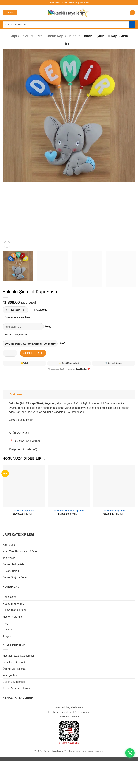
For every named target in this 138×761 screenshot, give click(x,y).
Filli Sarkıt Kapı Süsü (23, 510)
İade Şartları (10, 675)
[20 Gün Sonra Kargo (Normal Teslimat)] (30, 343)
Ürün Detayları (19, 432)
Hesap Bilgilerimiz (13, 603)
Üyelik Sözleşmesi (14, 681)
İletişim (7, 636)
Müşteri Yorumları (13, 616)
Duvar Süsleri (11, 571)
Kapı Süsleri (19, 36)
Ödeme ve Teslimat (14, 668)
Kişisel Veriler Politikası (17, 688)
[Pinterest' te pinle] (24, 373)
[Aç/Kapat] (6, 394)
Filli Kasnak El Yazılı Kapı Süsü (69, 510)
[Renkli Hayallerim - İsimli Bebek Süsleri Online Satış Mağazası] (68, 12)
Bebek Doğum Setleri (15, 577)
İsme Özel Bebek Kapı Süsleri (20, 551)
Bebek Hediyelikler (14, 564)
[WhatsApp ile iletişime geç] (130, 753)
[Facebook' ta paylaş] (11, 373)
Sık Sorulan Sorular (14, 610)
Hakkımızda (10, 597)
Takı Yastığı (9, 558)
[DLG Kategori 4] (17, 309)
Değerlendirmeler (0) (23, 449)
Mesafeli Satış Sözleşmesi (18, 655)
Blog (5, 623)
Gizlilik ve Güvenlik (14, 662)
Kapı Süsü (9, 544)
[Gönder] (132, 24)
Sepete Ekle (33, 353)
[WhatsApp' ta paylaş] (5, 373)
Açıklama (16, 394)
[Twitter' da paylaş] (18, 373)
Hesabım (8, 629)
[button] (10, 12)
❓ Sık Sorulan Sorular (24, 441)
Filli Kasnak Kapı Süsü (114, 510)
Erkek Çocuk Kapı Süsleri (55, 36)
